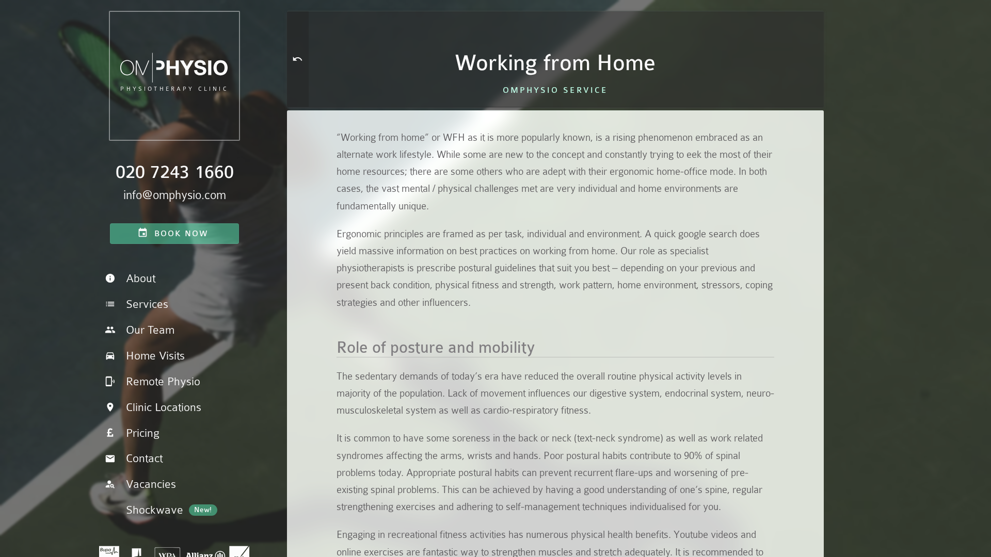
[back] (298, 59)
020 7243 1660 (175, 172)
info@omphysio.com (174, 195)
